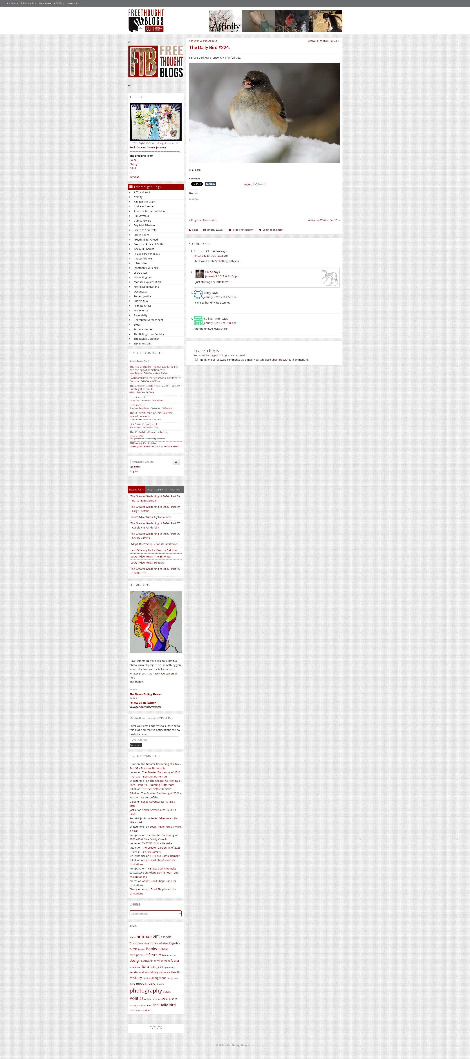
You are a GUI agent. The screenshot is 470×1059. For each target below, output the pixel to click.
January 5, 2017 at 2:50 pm (219, 297)
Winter (148, 1010)
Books (151, 948)
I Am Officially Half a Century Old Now (154, 550)
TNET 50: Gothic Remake (156, 789)
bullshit (163, 949)
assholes (151, 943)
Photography (246, 229)
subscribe (276, 359)
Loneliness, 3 (137, 405)
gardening (170, 967)
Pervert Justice (142, 296)
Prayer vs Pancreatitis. (204, 40)
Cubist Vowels (142, 220)
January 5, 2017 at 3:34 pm (219, 323)
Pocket (248, 184)
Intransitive (141, 263)
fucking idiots (157, 967)
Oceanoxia (140, 291)
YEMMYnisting (142, 343)
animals (144, 936)
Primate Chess (142, 305)
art (156, 936)
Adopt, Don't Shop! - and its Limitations (154, 544)
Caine (133, 160)
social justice (169, 999)
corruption (136, 955)
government (163, 972)
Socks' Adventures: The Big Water (151, 556)
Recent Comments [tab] (157, 489)
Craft (147, 954)
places (167, 991)
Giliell (133, 168)
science (157, 999)
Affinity (138, 197)
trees (132, 1010)
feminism (135, 967)
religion (148, 999)
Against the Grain (144, 201)
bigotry (174, 943)
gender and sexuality (143, 972)
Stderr (138, 324)
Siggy (156, 427)
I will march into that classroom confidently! (155, 377)
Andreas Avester (144, 206)
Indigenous (159, 978)
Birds (235, 229)
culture (156, 955)
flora (144, 966)
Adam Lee (161, 438)
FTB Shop (59, 3)
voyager (134, 176)
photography (146, 990)
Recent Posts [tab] (136, 489)
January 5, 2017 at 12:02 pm (211, 255)
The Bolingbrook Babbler (149, 334)
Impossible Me (143, 258)
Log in (134, 471)
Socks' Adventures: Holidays (148, 562)
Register (135, 467)
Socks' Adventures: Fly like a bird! (151, 517)
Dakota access (169, 955)
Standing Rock (144, 1005)
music (150, 983)
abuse (133, 937)
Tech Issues (45, 3)
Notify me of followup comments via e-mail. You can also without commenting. (254, 359)
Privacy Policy (28, 3)
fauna (175, 960)
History (136, 977)
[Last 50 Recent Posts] (139, 361)
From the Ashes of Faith (148, 244)
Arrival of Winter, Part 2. (323, 40)
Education (147, 960)
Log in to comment (273, 229)
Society (133, 1005)
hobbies (147, 978)
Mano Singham (143, 277)
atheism (164, 943)
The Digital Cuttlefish (147, 338)
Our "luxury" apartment (143, 424)
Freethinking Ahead (146, 239)
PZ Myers (156, 381)
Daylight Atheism (144, 225)
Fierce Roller (141, 235)
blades (141, 949)
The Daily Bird (164, 1004)
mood (140, 983)
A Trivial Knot (142, 192)
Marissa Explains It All (147, 282)
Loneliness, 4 (137, 397)
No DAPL (160, 983)
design (135, 960)
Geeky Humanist (144, 249)
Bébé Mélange (158, 400)
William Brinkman (171, 446)
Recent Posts (74, 3)
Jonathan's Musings (146, 268)
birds (134, 949)
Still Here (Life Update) (143, 443)
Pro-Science (141, 310)
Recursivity (140, 315)
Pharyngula (141, 301)
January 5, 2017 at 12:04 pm (222, 276)
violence (140, 1010)
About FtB (12, 3)
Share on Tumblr (210, 184)
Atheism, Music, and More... (151, 211)
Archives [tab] (175, 489)
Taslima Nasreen (144, 329)
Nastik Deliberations (146, 286)
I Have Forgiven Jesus (147, 253)
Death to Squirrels (145, 230)
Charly (134, 164)
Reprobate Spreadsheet (148, 320)
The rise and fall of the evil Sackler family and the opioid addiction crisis (154, 368)
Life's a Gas (141, 272)
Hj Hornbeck (167, 408)
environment (162, 960)
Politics (137, 998)
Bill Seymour (141, 216)
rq (131, 172)
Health (175, 972)
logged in (215, 355)
